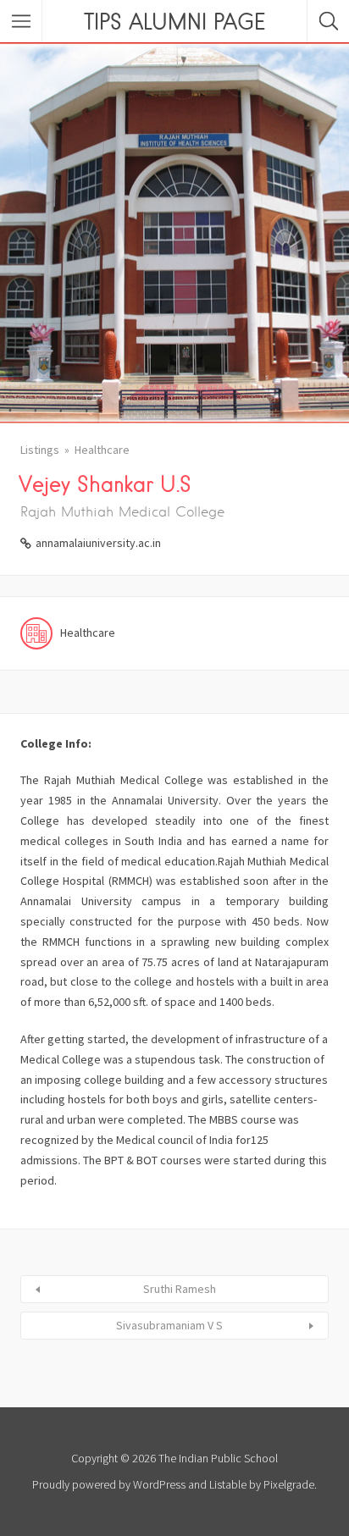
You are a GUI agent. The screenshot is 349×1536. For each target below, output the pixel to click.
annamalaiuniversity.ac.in (98, 542)
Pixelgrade (288, 1484)
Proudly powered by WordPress (109, 1484)
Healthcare (102, 449)
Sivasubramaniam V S (169, 1325)
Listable (228, 1484)
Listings (39, 449)
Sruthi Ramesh (179, 1288)
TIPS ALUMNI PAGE (174, 21)
